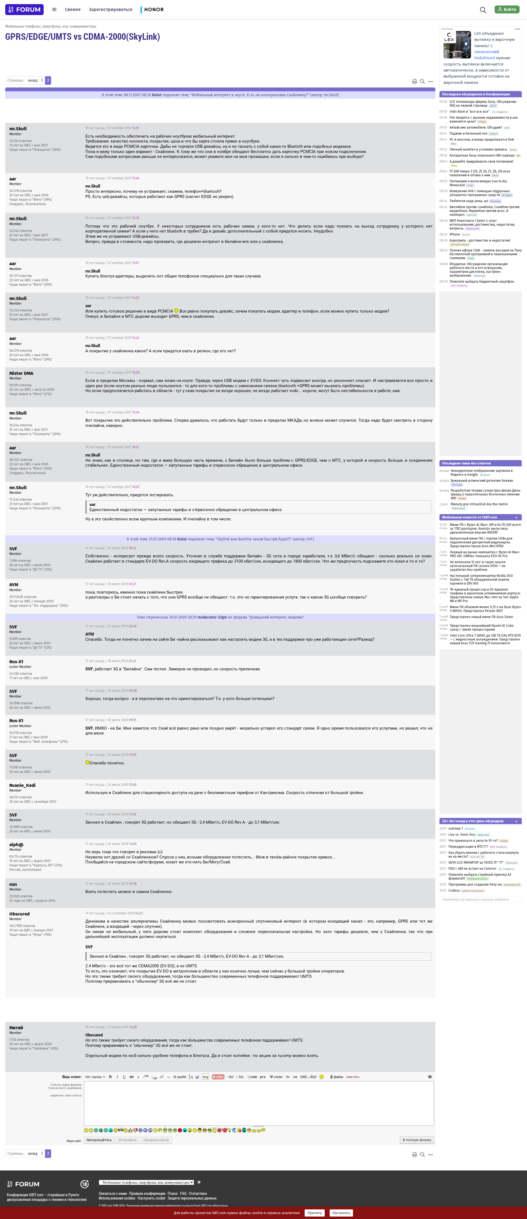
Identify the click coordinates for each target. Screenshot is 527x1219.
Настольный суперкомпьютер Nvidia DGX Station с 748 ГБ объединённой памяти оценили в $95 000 (481, 579)
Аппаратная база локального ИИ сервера (482, 155)
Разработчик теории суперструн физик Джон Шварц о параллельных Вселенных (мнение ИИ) (485, 494)
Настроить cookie (151, 1198)
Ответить (424, 128)
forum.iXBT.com (203, 1205)
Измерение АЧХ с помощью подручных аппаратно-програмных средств (480, 193)
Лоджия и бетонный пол (468, 133)
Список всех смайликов (65, 1088)
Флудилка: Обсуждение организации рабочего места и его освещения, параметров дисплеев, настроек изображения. (479, 269)
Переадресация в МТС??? (468, 847)
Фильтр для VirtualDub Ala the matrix (479, 504)
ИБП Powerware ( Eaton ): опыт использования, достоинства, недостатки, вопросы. (482, 224)
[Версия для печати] (415, 81)
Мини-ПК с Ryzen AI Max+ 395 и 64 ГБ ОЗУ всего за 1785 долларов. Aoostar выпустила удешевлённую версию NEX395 (485, 528)
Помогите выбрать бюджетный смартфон (482, 282)
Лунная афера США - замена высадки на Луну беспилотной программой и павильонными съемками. (486, 254)
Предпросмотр (156, 1140)
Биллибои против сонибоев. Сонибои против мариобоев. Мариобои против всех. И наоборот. (485, 211)
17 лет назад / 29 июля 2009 (110, 548)
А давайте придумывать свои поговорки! (481, 161)
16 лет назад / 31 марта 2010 (111, 1027)
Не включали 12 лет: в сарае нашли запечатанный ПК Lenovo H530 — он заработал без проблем (478, 566)
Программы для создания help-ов (475, 884)
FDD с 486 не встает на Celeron (472, 869)
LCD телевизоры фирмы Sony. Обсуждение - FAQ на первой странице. (484, 103)
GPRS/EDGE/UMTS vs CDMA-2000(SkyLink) (82, 36)
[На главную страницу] (24, 9)
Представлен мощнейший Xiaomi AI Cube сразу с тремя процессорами (482, 627)
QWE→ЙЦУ (308, 1076)
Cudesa (454, 890)
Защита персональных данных (192, 1198)
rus (295, 1076)
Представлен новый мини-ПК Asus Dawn (481, 617)
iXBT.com (107, 1205)
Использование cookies (117, 1198)
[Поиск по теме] (422, 81)
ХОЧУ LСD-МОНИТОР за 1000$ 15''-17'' (476, 862)
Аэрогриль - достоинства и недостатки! (480, 240)
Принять (314, 1213)
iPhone (455, 234)
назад (32, 80)
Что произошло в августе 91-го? (473, 841)
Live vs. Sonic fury (461, 835)
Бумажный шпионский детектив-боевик (482, 481)
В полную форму (417, 1140)
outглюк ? (455, 828)
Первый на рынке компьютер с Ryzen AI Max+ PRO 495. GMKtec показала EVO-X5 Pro (485, 554)
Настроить (341, 1213)
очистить (352, 1076)
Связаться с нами (113, 1193)
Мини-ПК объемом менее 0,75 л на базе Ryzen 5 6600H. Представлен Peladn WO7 (485, 609)
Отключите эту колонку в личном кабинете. (476, 900)
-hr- (287, 1076)
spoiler (181, 1076)
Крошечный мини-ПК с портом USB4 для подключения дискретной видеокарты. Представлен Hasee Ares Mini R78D (481, 542)
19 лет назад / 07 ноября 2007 (112, 128)
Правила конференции (147, 1193)
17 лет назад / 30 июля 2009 (111, 691)
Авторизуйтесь (99, 1140)
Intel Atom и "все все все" (470, 112)
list (239, 1076)
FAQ (183, 1193)
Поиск (173, 1193)
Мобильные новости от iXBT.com (469, 517)
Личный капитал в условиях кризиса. (479, 149)
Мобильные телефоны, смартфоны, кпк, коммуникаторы (50, 26)
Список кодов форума (66, 1084)
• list (230, 1076)
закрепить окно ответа (66, 1095)
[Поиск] (483, 9)
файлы (338, 1076)
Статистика (198, 1193)
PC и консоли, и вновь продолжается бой (482, 139)
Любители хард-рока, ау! (469, 201)
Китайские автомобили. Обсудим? (476, 127)
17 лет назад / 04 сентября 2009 (114, 913)
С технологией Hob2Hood (486, 52)
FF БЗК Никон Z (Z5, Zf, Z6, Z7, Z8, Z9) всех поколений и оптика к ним (480, 173)
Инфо (410, 128)
